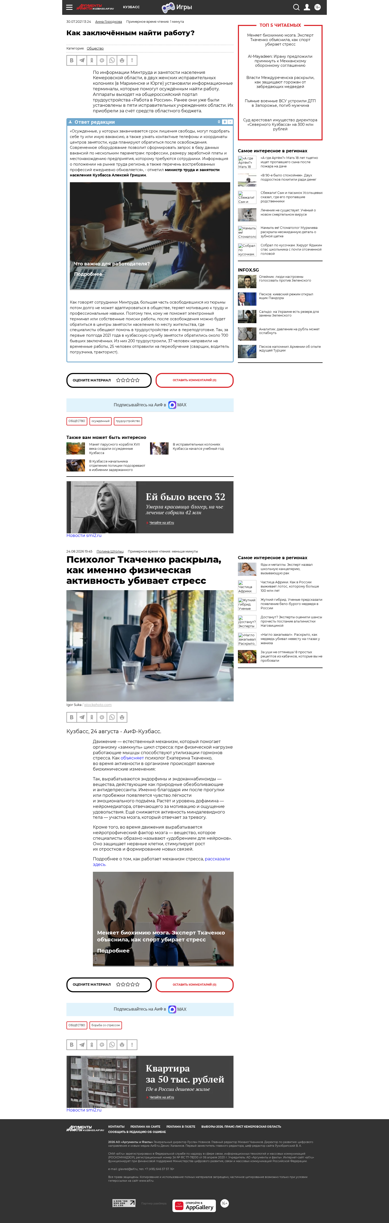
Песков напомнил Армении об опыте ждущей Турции (290, 348)
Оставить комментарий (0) (194, 380)
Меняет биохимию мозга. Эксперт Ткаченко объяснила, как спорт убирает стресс (280, 40)
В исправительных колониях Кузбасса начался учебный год (198, 446)
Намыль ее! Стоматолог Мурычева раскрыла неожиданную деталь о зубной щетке (289, 232)
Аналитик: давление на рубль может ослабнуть (289, 331)
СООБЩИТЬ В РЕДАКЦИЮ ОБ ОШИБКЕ (137, 1132)
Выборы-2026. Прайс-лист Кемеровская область (241, 1126)
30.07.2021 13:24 (78, 22)
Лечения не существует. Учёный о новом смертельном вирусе (288, 212)
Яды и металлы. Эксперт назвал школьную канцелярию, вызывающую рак (287, 569)
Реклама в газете (180, 1126)
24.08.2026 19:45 (79, 551)
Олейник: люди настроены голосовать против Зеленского (285, 278)
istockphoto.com (98, 705)
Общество (95, 48)
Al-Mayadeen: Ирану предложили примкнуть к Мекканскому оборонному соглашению (280, 61)
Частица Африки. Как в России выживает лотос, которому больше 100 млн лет (290, 586)
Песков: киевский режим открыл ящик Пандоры (286, 296)
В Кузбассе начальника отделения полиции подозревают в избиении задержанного (117, 465)
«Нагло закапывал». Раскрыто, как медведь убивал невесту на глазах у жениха (290, 639)
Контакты (116, 1126)
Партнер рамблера (153, 1203)
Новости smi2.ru (84, 535)
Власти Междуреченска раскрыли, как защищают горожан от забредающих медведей (280, 82)
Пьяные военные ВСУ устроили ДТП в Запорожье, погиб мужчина (280, 103)
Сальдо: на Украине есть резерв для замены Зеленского (289, 313)
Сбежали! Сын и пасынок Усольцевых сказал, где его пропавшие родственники (292, 197)
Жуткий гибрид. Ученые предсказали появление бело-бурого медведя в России (291, 604)
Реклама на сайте (145, 1126)
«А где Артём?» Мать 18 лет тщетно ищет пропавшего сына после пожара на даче (289, 162)
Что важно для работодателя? (112, 263)
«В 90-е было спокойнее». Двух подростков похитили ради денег (288, 177)
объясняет (132, 758)
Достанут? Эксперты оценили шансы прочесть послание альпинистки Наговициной (291, 621)
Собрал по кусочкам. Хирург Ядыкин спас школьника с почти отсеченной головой (291, 249)
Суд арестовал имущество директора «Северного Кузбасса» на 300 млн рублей (280, 124)
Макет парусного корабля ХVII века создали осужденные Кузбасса (114, 448)
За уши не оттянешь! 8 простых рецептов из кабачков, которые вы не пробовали (291, 656)
